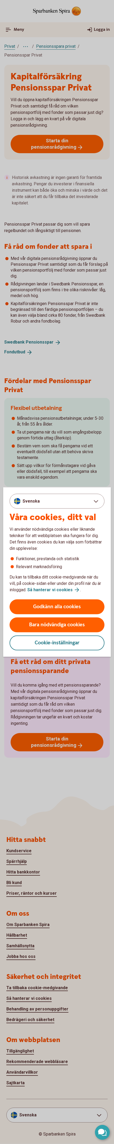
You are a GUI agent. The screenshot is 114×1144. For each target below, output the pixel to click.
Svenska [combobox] (31, 500)
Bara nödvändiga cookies (57, 625)
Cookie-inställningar (57, 643)
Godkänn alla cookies (57, 606)
